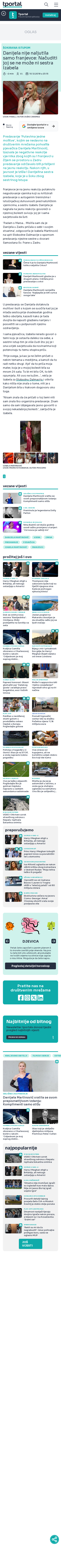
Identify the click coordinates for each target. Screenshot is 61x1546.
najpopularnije (21, 1148)
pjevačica (29, 542)
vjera (37, 537)
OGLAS (31, 32)
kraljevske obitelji (16, 1056)
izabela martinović (16, 547)
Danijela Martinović (17, 537)
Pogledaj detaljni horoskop (31, 966)
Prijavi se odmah (16, 1037)
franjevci (37, 547)
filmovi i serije (41, 1056)
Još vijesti (27, 1243)
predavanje (11, 542)
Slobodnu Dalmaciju (29, 379)
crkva (49, 537)
